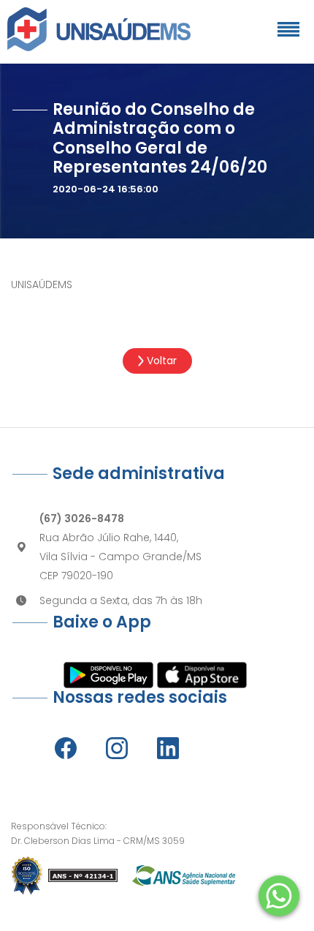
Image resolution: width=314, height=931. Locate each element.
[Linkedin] (168, 748)
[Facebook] (65, 748)
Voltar (160, 360)
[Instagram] (117, 748)
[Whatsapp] (279, 895)
